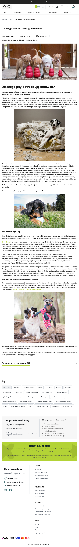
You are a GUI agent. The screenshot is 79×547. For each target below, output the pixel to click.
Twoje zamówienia (40, 490)
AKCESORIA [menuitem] (17, 12)
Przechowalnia (39, 493)
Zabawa (35, 40)
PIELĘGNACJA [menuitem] (52, 12)
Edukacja (29, 40)
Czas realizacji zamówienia (43, 512)
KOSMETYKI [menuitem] (67, 12)
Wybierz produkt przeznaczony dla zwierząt (28, 289)
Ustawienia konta (40, 496)
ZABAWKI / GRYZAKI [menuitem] (34, 12)
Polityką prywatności (42, 457)
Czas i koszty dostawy (42, 509)
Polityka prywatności (41, 475)
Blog (11, 19)
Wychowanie (13, 40)
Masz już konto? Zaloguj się (14, 428)
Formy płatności (40, 506)
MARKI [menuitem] (5, 12)
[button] (57, 7)
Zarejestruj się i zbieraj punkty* (15, 425)
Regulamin (28, 455)
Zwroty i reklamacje (41, 472)
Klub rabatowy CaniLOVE (42, 514)
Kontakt (37, 524)
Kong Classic (6, 242)
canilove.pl (4, 19)
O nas (36, 527)
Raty (36, 481)
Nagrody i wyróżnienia (41, 533)
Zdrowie (21, 40)
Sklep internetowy (37, 544)
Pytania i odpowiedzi (41, 478)
